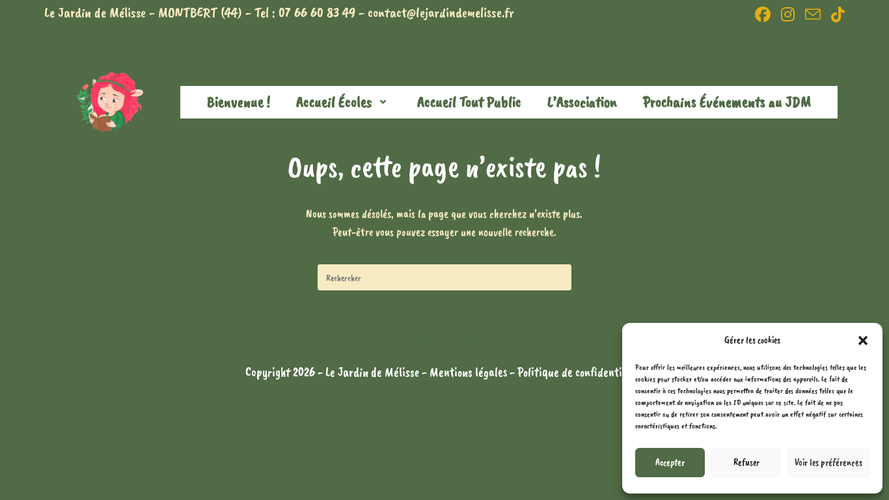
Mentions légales (470, 372)
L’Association (582, 101)
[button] (862, 340)
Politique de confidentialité (580, 372)
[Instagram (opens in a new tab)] (788, 14)
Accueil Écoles (334, 101)
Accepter (670, 462)
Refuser (746, 462)
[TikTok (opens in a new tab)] (835, 14)
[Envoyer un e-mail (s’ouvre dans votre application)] (813, 14)
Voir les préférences (828, 462)
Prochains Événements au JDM (727, 101)
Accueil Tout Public (469, 101)
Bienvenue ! (238, 101)
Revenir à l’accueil (445, 342)
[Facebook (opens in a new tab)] (763, 14)
